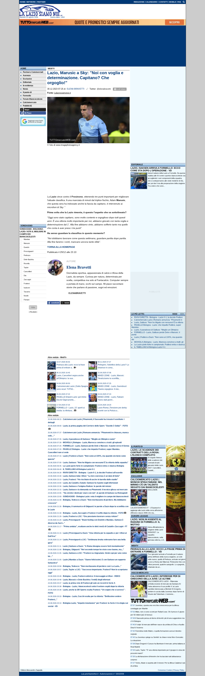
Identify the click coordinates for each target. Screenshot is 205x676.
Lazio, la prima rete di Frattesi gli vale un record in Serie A (89, 583)
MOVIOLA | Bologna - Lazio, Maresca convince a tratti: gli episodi (92, 442)
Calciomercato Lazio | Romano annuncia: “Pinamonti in (158, 320)
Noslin (26, 296)
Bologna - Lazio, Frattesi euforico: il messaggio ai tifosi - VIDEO (91, 576)
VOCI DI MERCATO (139, 573)
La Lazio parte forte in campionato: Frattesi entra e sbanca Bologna (93, 466)
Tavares (27, 292)
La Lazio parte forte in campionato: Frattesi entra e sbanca (159, 344)
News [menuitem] (25, 89)
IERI (182, 314)
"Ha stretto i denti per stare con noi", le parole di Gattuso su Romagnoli (95, 493)
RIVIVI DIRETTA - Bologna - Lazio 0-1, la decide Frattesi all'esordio (93, 473)
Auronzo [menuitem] (27, 75)
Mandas (27, 239)
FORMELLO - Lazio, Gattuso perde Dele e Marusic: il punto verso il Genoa (96, 446)
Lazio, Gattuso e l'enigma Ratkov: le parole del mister (87, 486)
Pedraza (27, 255)
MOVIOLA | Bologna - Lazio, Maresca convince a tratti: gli (159, 342)
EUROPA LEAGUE (139, 516)
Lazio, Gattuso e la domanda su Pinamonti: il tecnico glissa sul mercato (95, 489)
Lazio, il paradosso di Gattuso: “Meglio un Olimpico (156, 330)
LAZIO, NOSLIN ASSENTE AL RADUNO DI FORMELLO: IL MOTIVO (146, 522)
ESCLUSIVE (136, 476)
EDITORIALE (137, 164)
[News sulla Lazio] (40, 10)
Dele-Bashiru (29, 259)
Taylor (26, 267)
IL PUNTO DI (137, 446)
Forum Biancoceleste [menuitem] (32, 99)
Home (23, 68)
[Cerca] (184, 2)
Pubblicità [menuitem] (27, 106)
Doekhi (26, 247)
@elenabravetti (104, 89)
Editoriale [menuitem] (27, 82)
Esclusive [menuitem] (27, 79)
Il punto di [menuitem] (27, 92)
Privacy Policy (178, 670)
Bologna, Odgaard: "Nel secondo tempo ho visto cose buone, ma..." (93, 549)
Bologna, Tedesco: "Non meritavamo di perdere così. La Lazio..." (92, 566)
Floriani (26, 300)
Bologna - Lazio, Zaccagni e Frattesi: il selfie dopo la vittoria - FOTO (93, 513)
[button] (33, 307)
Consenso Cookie (165, 670)
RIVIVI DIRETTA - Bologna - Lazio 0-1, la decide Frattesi (158, 317)
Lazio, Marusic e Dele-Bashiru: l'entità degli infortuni (86, 580)
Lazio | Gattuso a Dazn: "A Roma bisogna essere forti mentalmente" (94, 546)
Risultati (33, 312)
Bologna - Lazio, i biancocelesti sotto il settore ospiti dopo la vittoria (93, 586)
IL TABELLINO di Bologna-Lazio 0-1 (79, 469)
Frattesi (27, 283)
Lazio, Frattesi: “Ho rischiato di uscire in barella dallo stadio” (90, 479)
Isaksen (27, 288)
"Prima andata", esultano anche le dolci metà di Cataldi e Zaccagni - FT (95, 526)
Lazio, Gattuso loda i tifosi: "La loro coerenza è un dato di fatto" (91, 476)
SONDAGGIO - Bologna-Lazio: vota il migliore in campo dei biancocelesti (95, 496)
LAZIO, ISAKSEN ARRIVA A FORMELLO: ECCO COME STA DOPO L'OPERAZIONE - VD (155, 169)
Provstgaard (28, 251)
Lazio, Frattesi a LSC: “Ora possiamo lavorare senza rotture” (90, 516)
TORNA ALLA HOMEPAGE (61, 247)
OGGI (174, 314)
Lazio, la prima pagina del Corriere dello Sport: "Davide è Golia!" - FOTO (95, 426)
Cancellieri (28, 271)
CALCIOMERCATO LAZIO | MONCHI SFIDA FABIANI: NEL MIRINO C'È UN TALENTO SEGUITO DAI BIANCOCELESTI (147, 483)
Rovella (26, 263)
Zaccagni (27, 279)
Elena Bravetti (75, 89)
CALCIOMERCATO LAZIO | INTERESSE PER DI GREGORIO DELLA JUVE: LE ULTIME (155, 577)
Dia (25, 275)
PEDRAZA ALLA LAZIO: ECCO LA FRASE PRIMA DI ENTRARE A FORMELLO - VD (158, 550)
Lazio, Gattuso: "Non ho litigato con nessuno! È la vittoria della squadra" (95, 462)
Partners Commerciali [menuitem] (33, 72)
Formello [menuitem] (27, 96)
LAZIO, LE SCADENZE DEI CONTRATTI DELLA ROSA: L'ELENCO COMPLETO (145, 452)
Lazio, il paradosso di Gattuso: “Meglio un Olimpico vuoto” (89, 439)
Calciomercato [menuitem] (29, 102)
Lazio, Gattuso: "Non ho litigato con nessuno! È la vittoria (158, 322)
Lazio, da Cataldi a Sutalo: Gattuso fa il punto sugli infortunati (90, 483)
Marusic (27, 243)
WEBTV (134, 546)
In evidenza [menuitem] (28, 85)
